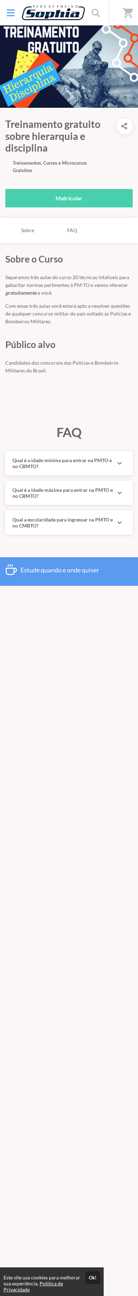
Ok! (93, 1277)
